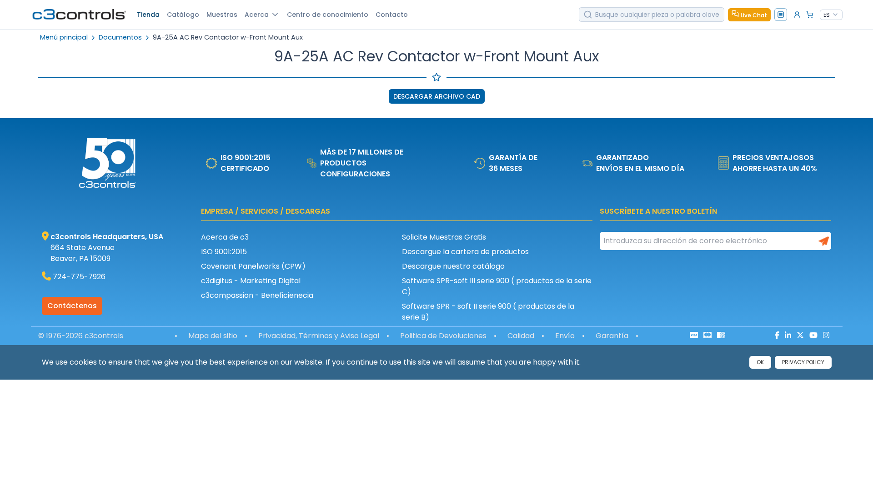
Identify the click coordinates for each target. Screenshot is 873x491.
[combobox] (831, 15)
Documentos (120, 37)
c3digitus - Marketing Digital (251, 281)
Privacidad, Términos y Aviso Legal (318, 336)
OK (760, 362)
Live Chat (754, 15)
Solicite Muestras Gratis (444, 237)
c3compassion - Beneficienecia (257, 295)
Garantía (612, 336)
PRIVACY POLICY (803, 362)
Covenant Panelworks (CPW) (253, 266)
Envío (565, 336)
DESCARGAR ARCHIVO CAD (436, 96)
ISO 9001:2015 (224, 251)
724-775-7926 (79, 276)
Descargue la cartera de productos (465, 251)
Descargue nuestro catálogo (453, 266)
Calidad (520, 336)
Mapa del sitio (212, 336)
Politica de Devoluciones (443, 336)
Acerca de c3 (225, 237)
